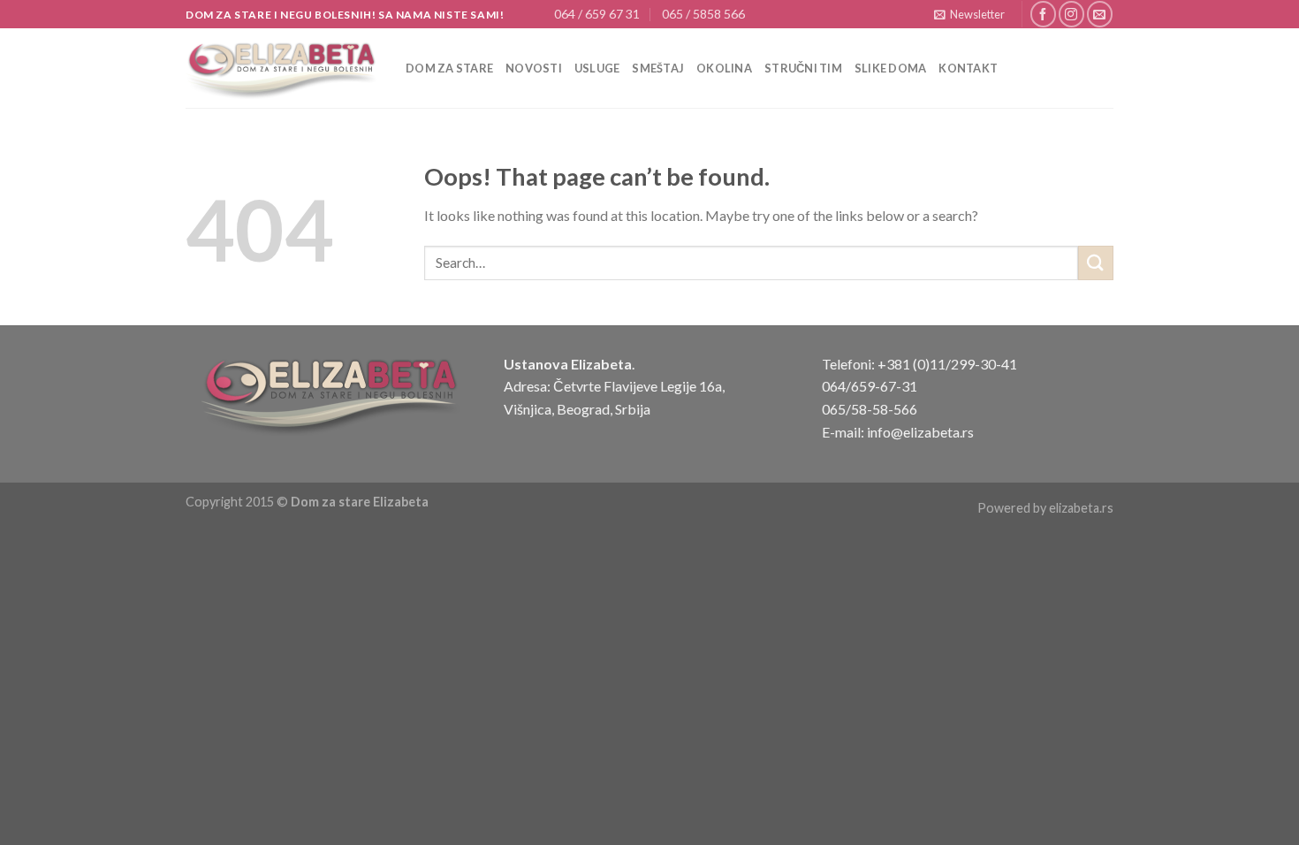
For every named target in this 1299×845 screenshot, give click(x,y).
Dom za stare (449, 68)
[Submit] (1095, 263)
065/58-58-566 (869, 408)
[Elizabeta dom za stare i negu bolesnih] (282, 69)
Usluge (597, 68)
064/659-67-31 (869, 385)
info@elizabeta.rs (920, 431)
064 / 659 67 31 (597, 13)
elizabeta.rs (1081, 507)
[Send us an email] (1100, 14)
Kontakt (968, 68)
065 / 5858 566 (703, 13)
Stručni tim (803, 68)
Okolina (724, 68)
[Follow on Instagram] (1071, 14)
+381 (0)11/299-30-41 (947, 363)
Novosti (533, 68)
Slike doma (891, 68)
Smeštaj (658, 68)
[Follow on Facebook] (1043, 14)
